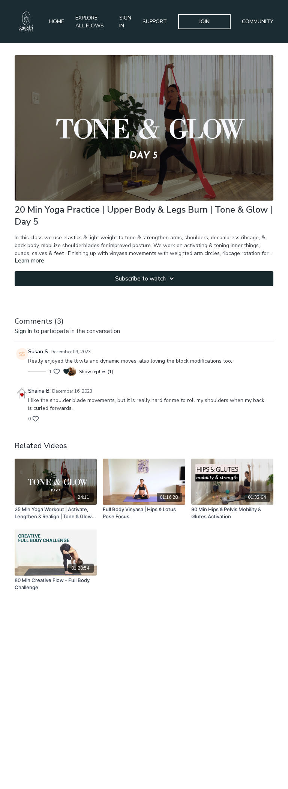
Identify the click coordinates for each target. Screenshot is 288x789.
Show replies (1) (96, 372)
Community (257, 21)
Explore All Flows (89, 21)
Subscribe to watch (140, 278)
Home (56, 21)
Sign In (125, 21)
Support (154, 21)
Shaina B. (39, 390)
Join (204, 21)
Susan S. (38, 351)
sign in (23, 331)
